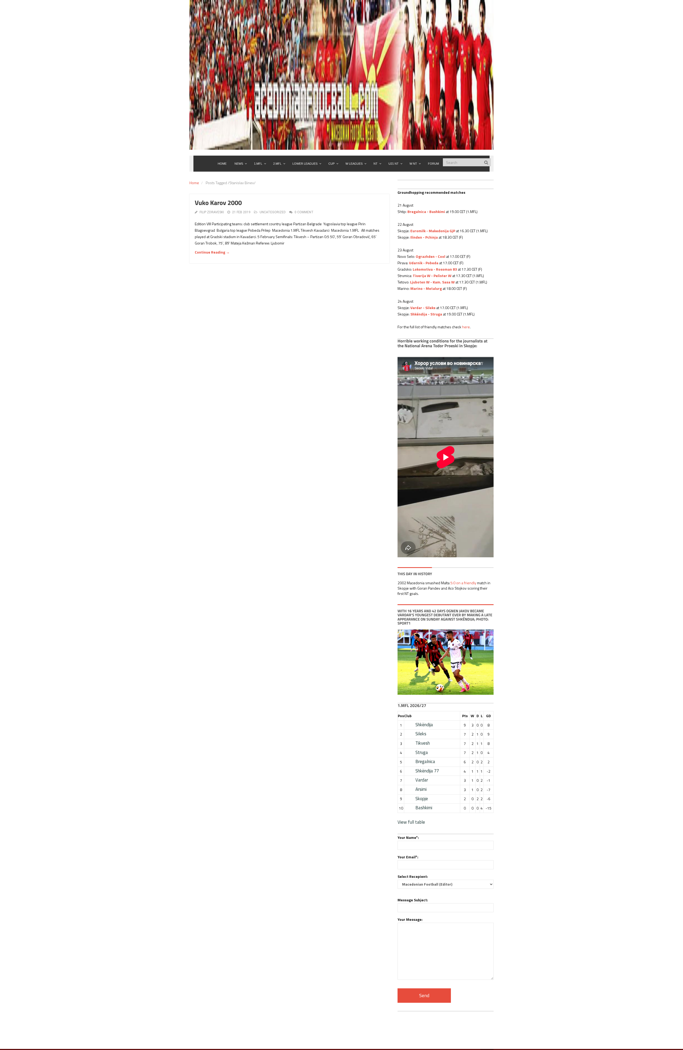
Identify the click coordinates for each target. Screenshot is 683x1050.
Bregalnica (425, 761)
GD (488, 716)
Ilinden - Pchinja (424, 237)
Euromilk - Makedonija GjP (432, 231)
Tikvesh (422, 743)
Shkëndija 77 (427, 770)
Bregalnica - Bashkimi (426, 211)
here (466, 327)
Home (194, 182)
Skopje (421, 798)
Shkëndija (424, 724)
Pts (465, 716)
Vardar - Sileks (422, 307)
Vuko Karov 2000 (218, 203)
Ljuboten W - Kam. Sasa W (432, 282)
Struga (421, 752)
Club (408, 716)
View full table (411, 822)
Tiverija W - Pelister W (432, 275)
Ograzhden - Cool (430, 256)
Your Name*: (408, 837)
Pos (401, 716)
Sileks (420, 733)
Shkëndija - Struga (426, 314)
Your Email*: (408, 857)
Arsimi (421, 789)
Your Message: (410, 919)
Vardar (421, 779)
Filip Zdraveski (212, 212)
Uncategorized (273, 212)
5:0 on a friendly (463, 583)
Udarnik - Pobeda (423, 263)
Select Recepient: (413, 876)
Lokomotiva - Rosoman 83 (435, 269)
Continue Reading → (212, 252)
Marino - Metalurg (426, 288)
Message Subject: (413, 900)
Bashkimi (423, 807)
